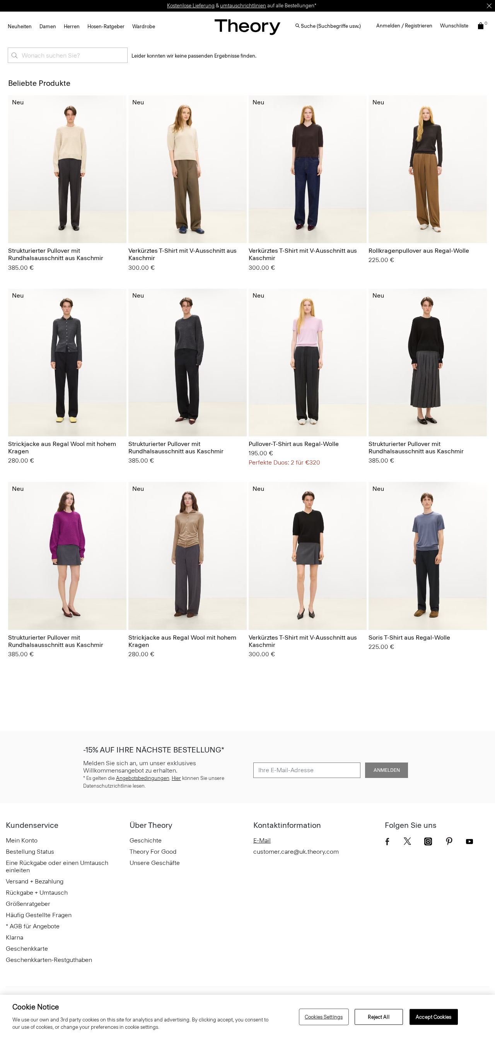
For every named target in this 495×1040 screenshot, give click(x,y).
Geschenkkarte (27, 948)
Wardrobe (143, 26)
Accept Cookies (433, 1017)
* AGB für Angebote (33, 926)
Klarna (14, 937)
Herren (72, 26)
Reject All (378, 1017)
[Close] (489, 5)
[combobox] (68, 55)
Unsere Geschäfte (155, 862)
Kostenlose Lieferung (191, 6)
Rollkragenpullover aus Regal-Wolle (419, 250)
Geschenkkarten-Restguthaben (49, 959)
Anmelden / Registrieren (404, 26)
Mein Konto (22, 840)
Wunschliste (454, 26)
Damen (47, 26)
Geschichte (146, 840)
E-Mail (262, 840)
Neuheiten (20, 26)
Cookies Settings (324, 1017)
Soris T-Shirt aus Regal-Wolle (409, 637)
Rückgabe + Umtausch (37, 892)
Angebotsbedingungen (142, 778)
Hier (176, 778)
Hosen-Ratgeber (106, 26)
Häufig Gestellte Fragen (39, 915)
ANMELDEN (387, 770)
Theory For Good (153, 851)
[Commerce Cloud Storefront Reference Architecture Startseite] (247, 27)
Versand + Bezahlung (34, 881)
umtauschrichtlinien (243, 6)
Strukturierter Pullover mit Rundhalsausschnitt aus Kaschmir (55, 254)
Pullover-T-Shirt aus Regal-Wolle (294, 444)
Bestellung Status (30, 851)
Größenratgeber (28, 903)
